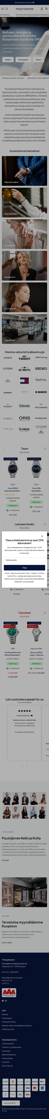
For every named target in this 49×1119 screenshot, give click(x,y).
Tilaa (24, 568)
